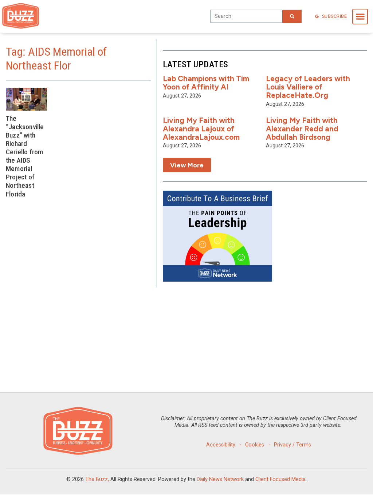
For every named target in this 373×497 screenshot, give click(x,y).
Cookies (254, 445)
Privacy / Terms (292, 445)
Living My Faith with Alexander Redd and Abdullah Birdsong (302, 129)
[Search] (292, 16)
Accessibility (220, 445)
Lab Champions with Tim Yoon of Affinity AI (206, 82)
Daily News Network (220, 479)
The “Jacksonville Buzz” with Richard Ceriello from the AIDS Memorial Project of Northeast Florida (25, 156)
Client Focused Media (280, 479)
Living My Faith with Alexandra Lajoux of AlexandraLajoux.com (201, 129)
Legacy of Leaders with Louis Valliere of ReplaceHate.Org (308, 87)
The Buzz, (97, 479)
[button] (360, 16)
